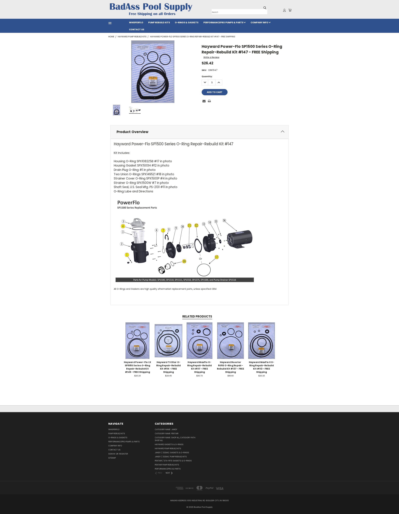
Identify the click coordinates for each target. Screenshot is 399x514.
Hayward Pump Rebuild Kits (168, 448)
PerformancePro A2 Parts (168, 468)
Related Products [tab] (197, 316)
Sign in (111, 453)
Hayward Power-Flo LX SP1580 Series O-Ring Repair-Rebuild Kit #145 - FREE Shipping (137, 367)
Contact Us (136, 29)
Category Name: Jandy (166, 429)
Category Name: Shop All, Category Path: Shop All (175, 439)
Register (123, 453)
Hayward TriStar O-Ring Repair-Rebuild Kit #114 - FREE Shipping (168, 367)
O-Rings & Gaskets (186, 22)
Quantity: (207, 76)
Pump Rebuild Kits (159, 22)
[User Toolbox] (284, 10)
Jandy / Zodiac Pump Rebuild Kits (171, 456)
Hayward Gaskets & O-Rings (169, 444)
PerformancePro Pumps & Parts (223, 22)
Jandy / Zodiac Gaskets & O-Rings (172, 452)
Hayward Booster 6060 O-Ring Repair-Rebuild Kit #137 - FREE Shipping (230, 367)
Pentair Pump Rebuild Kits (167, 464)
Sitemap (112, 458)
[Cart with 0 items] (289, 10)
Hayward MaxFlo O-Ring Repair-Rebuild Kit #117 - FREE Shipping (199, 367)
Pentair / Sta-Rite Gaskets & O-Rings (173, 460)
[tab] (199, 132)
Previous (391, 504)
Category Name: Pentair (166, 433)
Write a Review (211, 57)
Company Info (260, 22)
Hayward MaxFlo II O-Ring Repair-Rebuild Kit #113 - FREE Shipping (261, 367)
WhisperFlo (136, 22)
